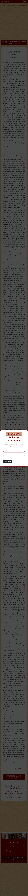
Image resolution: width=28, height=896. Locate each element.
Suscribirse (7, 461)
